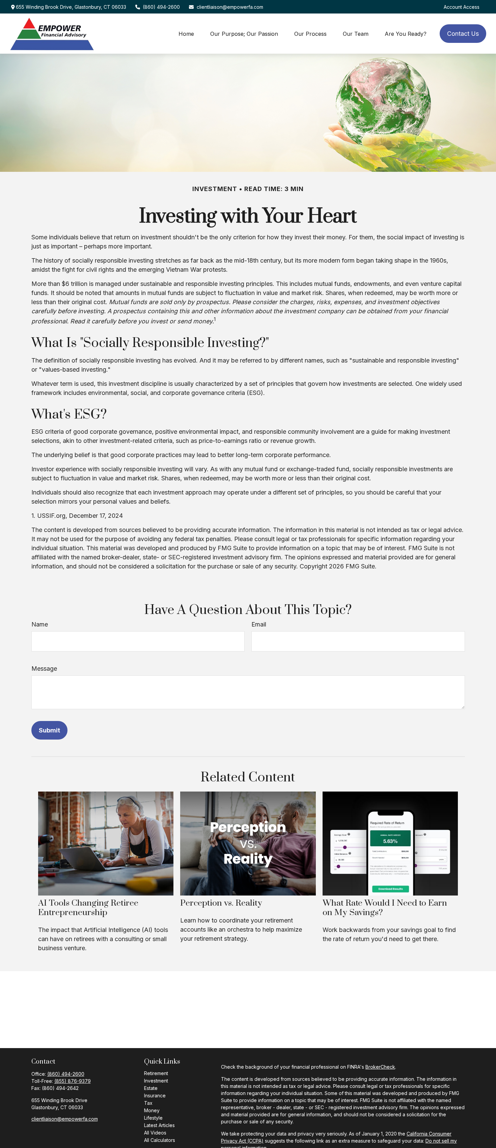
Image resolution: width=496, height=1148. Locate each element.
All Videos (155, 1133)
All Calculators (159, 1140)
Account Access (461, 7)
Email (258, 624)
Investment (156, 1081)
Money (152, 1110)
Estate (151, 1088)
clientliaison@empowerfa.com (230, 7)
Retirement (156, 1073)
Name (39, 624)
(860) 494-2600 (161, 7)
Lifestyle (153, 1118)
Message (44, 668)
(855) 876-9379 (72, 1081)
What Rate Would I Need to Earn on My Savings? (385, 908)
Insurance (155, 1095)
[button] (186, 33)
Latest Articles (159, 1125)
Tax (148, 1103)
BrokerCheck (380, 1067)
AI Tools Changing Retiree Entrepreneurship (88, 908)
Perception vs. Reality (221, 903)
